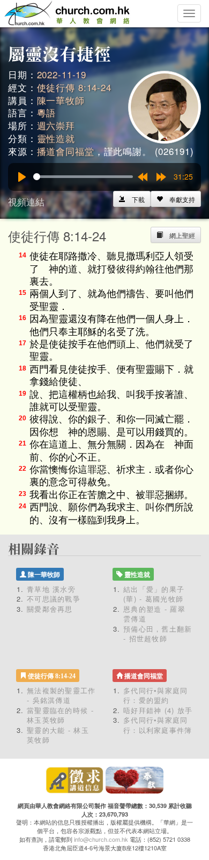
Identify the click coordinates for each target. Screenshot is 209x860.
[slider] (83, 177)
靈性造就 (56, 138)
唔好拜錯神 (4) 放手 (158, 710)
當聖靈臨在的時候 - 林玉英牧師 (60, 715)
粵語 (46, 112)
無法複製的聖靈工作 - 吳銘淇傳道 (61, 695)
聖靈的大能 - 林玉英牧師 (58, 735)
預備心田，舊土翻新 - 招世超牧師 (157, 634)
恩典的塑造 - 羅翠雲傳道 (154, 614)
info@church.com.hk (101, 839)
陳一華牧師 (61, 100)
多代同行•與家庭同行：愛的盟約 (155, 695)
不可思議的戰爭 (53, 599)
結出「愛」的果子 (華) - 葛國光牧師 (153, 594)
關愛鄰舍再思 (50, 609)
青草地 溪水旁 (51, 589)
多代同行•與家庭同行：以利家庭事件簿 (157, 725)
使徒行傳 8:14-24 (74, 87)
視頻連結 (26, 201)
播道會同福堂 (65, 151)
